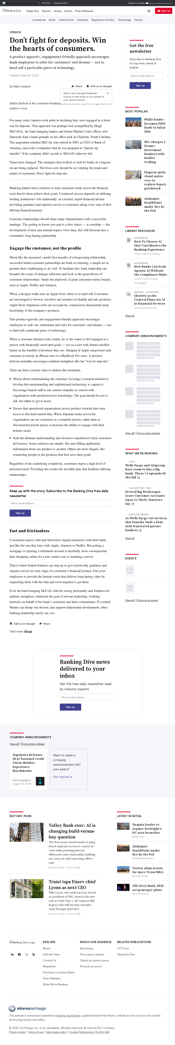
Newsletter (49, 966)
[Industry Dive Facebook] (19, 954)
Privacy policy (17, 1032)
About (46, 948)
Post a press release (148, 433)
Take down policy (56, 1032)
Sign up (165, 10)
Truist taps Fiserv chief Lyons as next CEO (72, 885)
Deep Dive (33, 10)
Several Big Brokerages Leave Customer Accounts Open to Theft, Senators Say (145, 498)
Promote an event (147, 600)
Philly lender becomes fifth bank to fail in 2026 (155, 125)
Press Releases (84, 10)
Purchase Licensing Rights (59, 972)
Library (58, 10)
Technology (124, 19)
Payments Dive (60, 3)
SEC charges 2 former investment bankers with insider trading (154, 152)
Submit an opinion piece (94, 960)
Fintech (138, 19)
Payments (82, 19)
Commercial (38, 19)
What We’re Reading (55, 984)
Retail (52, 19)
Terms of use (35, 1032)
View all (129, 315)
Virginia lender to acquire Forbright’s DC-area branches (147, 828)
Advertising (86, 948)
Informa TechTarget (68, 1015)
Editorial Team (51, 954)
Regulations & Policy (103, 19)
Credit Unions (66, 19)
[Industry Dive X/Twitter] (26, 954)
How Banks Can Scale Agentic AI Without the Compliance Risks (150, 270)
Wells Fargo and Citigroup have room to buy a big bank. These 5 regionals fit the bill (145, 471)
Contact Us (49, 960)
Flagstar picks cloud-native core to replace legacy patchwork (155, 180)
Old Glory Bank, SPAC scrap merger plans (148, 888)
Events (69, 10)
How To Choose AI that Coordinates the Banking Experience (150, 245)
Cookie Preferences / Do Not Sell (89, 1032)
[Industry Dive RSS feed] (33, 954)
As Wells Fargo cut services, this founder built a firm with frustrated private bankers (146, 524)
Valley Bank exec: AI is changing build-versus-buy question (72, 831)
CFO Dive (46, 3)
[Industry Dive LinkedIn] (12, 954)
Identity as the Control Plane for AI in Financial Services (149, 300)
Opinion (46, 10)
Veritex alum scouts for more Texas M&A (147, 870)
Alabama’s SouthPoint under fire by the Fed (154, 205)
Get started (62, 777)
